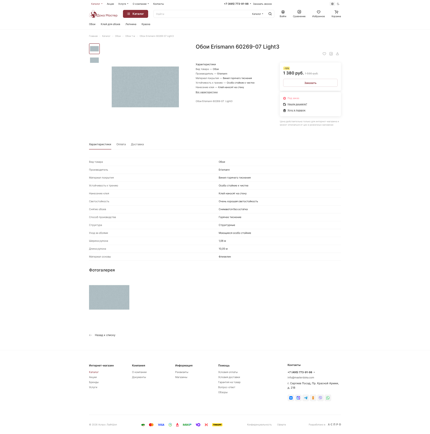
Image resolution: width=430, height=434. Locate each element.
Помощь (224, 365)
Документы (139, 377)
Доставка (137, 144)
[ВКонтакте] (291, 397)
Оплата (121, 144)
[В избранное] (324, 53)
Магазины (181, 377)
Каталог (94, 372)
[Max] (298, 397)
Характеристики (100, 144)
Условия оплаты (228, 372)
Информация (183, 365)
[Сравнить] (331, 53)
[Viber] (320, 397)
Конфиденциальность (259, 424)
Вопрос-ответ (226, 387)
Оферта (281, 424)
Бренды (94, 382)
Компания (138, 365)
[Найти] (270, 14)
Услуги (93, 387)
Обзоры (223, 392)
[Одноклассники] (313, 397)
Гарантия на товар (229, 382)
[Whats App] (328, 397)
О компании (139, 372)
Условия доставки (229, 377)
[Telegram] (305, 397)
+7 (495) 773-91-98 (236, 3)
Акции (93, 377)
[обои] (145, 86)
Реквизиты (181, 372)
